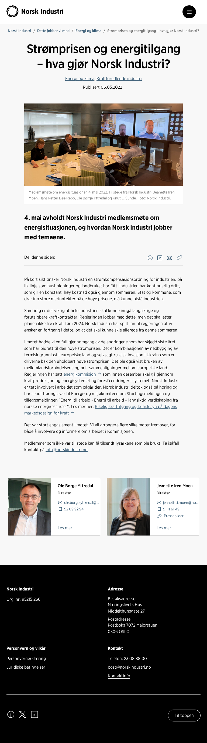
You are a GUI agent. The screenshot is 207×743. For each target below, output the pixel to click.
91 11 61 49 (171, 509)
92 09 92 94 (74, 509)
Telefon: (127, 658)
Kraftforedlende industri (119, 78)
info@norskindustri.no (67, 449)
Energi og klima (88, 31)
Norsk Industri (19, 31)
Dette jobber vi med (53, 31)
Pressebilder (173, 515)
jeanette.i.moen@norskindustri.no (181, 502)
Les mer (65, 527)
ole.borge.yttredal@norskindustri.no (82, 502)
